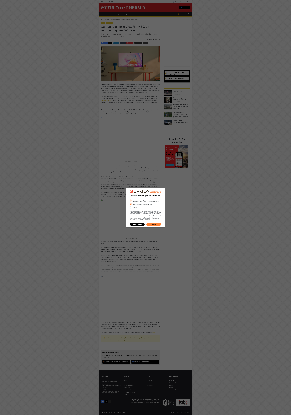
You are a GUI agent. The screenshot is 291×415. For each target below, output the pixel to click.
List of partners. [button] (157, 213)
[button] (145, 207)
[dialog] (145, 207)
